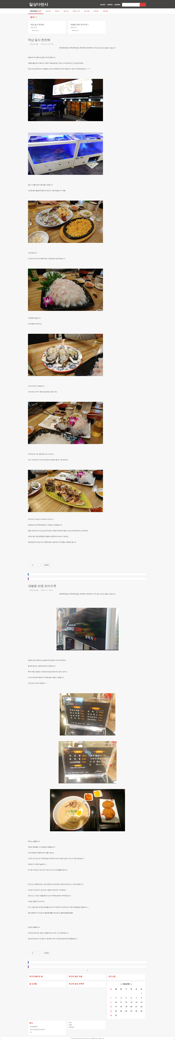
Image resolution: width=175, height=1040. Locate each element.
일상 (65, 11)
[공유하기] (35, 565)
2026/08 (126, 984)
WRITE (110, 4)
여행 (105, 11)
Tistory (87, 1038)
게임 (57, 11)
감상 (47, 11)
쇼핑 (95, 11)
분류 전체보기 (35, 11)
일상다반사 (38, 4)
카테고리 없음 (33, 44)
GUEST (103, 4)
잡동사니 (76, 11)
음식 (86, 11)
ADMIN (117, 4)
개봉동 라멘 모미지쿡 (42, 586)
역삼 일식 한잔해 (39, 40)
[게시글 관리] (38, 565)
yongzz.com (101, 1038)
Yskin (72, 1038)
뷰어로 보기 (35, 30)
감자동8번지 (34, 1027)
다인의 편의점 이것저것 (37, 1029)
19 (31, 1032)
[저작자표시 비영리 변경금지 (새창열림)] (54, 565)
